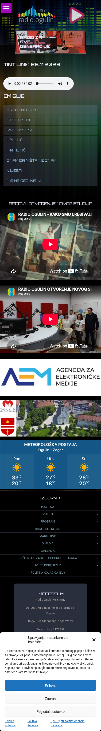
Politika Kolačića (10, 723)
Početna (47, 507)
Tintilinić (16, 150)
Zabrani (50, 698)
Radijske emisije (47, 529)
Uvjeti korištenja (48, 565)
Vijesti (14, 171)
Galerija (48, 550)
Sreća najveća (23, 110)
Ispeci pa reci (21, 120)
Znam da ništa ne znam (31, 161)
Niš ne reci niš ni (24, 181)
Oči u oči (15, 140)
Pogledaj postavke (50, 711)
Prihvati (50, 685)
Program (48, 521)
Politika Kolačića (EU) (48, 572)
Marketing (47, 536)
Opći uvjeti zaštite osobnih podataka (67, 723)
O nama (48, 543)
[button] (94, 639)
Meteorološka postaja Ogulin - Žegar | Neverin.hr (50, 464)
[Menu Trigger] (6, 8)
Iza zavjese (20, 130)
